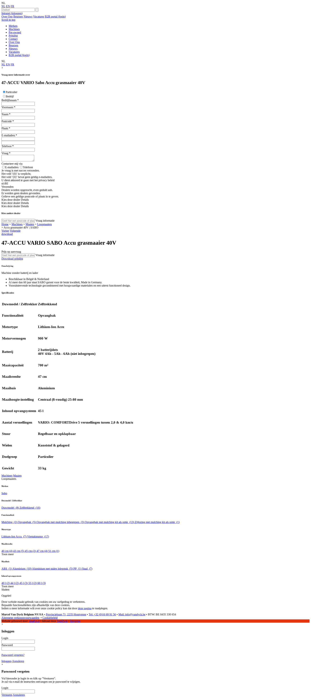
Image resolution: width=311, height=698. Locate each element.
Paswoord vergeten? (12, 655)
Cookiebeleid (50, 617)
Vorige (5, 230)
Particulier (11, 92)
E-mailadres (8, 135)
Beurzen (18, 16)
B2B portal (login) (55, 16)
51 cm (53, 550)
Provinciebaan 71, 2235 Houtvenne (66, 614)
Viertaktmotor (38, 536)
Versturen (6, 694)
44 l (14, 583)
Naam (4, 114)
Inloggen (75, 620)
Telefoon (6, 146)
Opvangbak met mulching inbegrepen (60, 522)
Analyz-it (34, 620)
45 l (23, 583)
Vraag (4, 153)
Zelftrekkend (30, 507)
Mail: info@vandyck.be (131, 614)
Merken (13, 25)
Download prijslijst (12, 258)
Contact (13, 38)
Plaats (4, 128)
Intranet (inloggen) (11, 13)
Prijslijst (13, 35)
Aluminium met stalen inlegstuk (52, 568)
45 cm (30, 550)
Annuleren (18, 661)
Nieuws (28, 16)
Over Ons (7, 16)
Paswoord (7, 645)
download (7, 233)
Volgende (15, 230)
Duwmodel (10, 507)
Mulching (9, 522)
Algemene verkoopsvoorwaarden (20, 617)
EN (8, 6)
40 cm (6, 550)
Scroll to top (8, 19)
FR (12, 6)
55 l (32, 583)
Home (4, 224)
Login (4, 638)
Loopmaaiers (44, 224)
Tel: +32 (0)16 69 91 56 (102, 614)
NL (3, 6)
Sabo (4, 493)
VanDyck (62, 620)
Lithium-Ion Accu (13, 536)
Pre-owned (15, 32)
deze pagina (84, 608)
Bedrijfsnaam (9, 100)
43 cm (18, 550)
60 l (41, 583)
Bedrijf (10, 96)
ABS (6, 568)
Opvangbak (27, 522)
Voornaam (7, 107)
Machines (14, 29)
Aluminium (21, 568)
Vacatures (38, 16)
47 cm (42, 550)
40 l (5, 583)
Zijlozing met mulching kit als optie (157, 522)
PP (77, 568)
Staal (87, 568)
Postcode (6, 121)
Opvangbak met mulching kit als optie (109, 522)
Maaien (30, 224)
